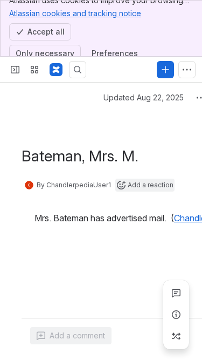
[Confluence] (56, 69)
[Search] (77, 69)
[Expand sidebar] (15, 69)
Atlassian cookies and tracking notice (75, 13)
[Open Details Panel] (176, 314)
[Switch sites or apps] (34, 69)
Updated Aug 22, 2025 (143, 97)
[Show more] (187, 69)
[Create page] (176, 336)
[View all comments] (176, 293)
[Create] (165, 69)
